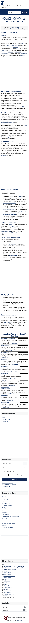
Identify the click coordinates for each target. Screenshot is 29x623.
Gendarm (6, 571)
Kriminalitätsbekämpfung (7, 122)
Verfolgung (23, 211)
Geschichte (4, 112)
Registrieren (5, 486)
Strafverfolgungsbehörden (12, 45)
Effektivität (18, 52)
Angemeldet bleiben (9, 471)
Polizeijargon (7, 581)
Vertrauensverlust (20, 259)
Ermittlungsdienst (6, 352)
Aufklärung (20, 196)
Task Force (4, 380)
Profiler (12, 226)
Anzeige (6, 584)
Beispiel (10, 224)
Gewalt (6, 589)
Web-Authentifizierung (16, 475)
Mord (5, 595)
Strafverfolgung (5, 53)
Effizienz (10, 52)
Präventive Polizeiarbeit (9, 214)
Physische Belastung (9, 594)
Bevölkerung (4, 366)
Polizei (5, 579)
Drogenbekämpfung (8, 209)
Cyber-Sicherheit (8, 587)
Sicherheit (6, 586)
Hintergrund (4, 373)
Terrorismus (19, 233)
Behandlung (5, 237)
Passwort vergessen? (7, 483)
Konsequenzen (13, 255)
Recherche (4, 359)
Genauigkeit (11, 244)
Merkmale (15, 47)
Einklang (25, 125)
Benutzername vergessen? (9, 484)
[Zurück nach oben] (26, 620)
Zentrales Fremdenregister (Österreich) (13, 567)
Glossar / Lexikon (6, 419)
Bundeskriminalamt (6, 231)
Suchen (25, 12)
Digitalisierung (5, 402)
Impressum (5, 421)
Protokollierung (8, 592)
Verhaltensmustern (8, 322)
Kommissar (4, 395)
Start (3, 417)
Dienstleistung (7, 574)
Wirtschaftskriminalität (9, 576)
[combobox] (14, 12)
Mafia (4, 564)
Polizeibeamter (7, 577)
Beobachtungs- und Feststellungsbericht (14, 566)
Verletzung (14, 137)
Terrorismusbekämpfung (10, 203)
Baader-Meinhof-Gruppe (10, 569)
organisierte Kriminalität (7, 233)
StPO (5, 582)
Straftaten (22, 55)
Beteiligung (4, 50)
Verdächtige (24, 53)
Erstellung (23, 106)
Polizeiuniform (7, 572)
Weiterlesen (14, 343)
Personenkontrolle (8, 590)
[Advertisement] (13, 547)
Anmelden (14, 479)
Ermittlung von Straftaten (8, 338)
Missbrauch (4, 155)
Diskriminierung (5, 137)
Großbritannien (5, 345)
